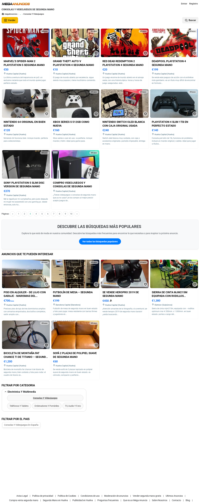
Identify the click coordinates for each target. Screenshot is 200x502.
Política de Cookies (67, 496)
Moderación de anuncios (116, 496)
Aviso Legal (22, 496)
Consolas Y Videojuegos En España (21, 425)
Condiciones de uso (90, 496)
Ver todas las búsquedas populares (100, 241)
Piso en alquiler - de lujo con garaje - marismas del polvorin (25, 296)
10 (71, 214)
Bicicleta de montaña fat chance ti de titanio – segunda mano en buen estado (26, 357)
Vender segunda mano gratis (147, 496)
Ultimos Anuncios (174, 496)
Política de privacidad (42, 496)
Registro (193, 3)
